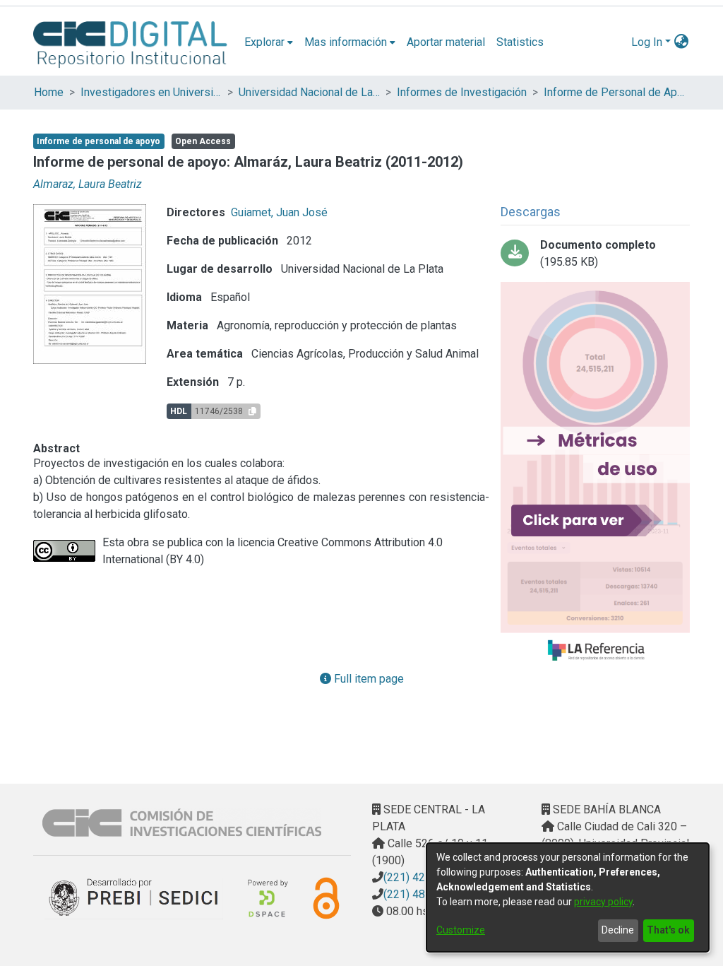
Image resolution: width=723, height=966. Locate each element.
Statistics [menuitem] (520, 42)
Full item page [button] (367, 678)
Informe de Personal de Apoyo (614, 92)
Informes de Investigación (462, 92)
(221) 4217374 (420, 877)
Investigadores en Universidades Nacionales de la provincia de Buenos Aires (151, 92)
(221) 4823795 (420, 894)
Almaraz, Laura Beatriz (87, 184)
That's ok (668, 930)
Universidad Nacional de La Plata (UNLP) (309, 92)
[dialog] (567, 897)
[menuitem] (269, 42)
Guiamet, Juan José (279, 212)
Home (49, 92)
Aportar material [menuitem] (446, 42)
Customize (460, 930)
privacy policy (603, 901)
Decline (618, 930)
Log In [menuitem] (646, 42)
